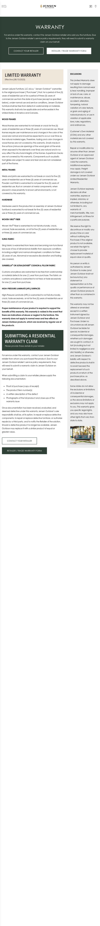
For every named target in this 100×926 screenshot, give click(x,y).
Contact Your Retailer (26, 51)
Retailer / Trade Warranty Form (69, 51)
